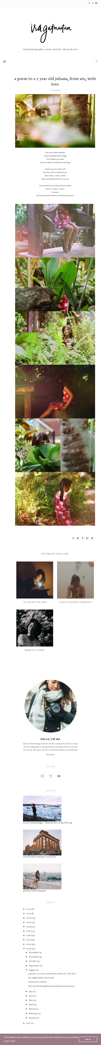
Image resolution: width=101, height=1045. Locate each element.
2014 (28, 944)
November (34, 956)
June (31, 995)
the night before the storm (41, 977)
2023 (29, 909)
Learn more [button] (9, 1041)
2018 (28, 926)
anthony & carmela (37, 981)
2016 (28, 935)
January (33, 1017)
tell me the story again (34, 602)
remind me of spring (35, 650)
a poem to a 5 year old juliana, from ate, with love (52, 973)
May (31, 1000)
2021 (28, 913)
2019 (28, 922)
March (32, 1009)
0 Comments (56, 90)
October (33, 961)
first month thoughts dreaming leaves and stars (51, 986)
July (31, 991)
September (34, 965)
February (33, 1013)
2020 (29, 918)
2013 (28, 948)
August (32, 970)
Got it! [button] (88, 1039)
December (34, 952)
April (31, 1004)
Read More (50, 755)
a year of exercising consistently (75, 602)
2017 (28, 931)
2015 (28, 939)
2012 (28, 1023)
